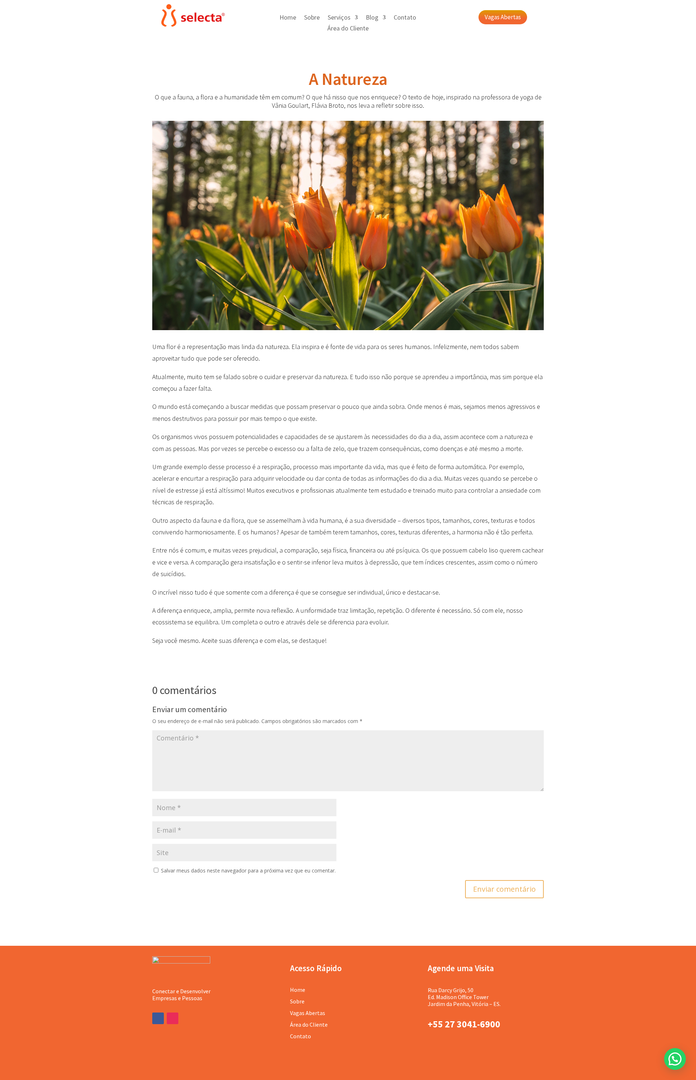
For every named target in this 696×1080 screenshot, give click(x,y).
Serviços (339, 18)
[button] (675, 1059)
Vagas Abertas (503, 17)
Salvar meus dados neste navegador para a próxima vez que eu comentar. (248, 870)
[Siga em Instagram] (172, 1018)
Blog (372, 18)
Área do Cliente (348, 29)
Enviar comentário (504, 889)
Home (287, 18)
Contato (405, 18)
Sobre (312, 18)
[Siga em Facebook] (158, 1018)
